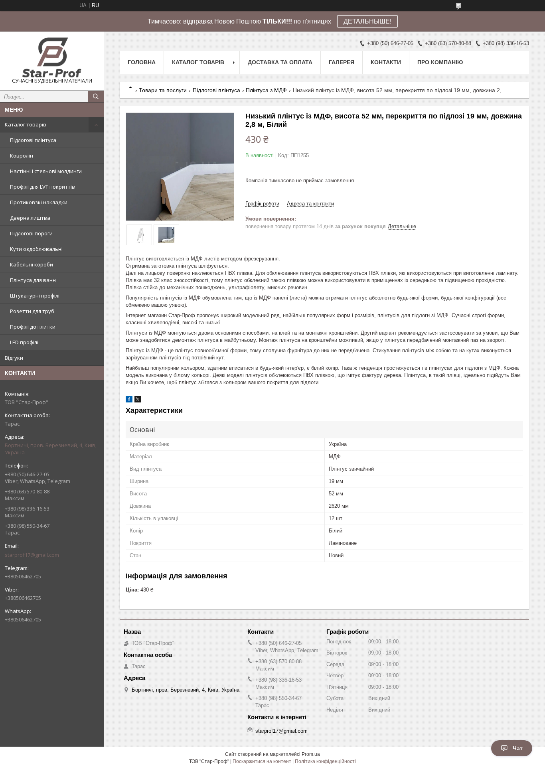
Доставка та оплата (280, 62)
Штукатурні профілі (34, 295)
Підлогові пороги (31, 233)
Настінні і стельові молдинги (46, 171)
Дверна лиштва (30, 217)
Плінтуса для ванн (33, 280)
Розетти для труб (32, 311)
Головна (142, 62)
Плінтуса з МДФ (266, 90)
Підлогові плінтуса (33, 140)
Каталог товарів (25, 124)
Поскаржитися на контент (262, 761)
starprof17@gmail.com (32, 554)
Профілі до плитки (32, 326)
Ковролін (21, 155)
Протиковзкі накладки (38, 202)
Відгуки (14, 357)
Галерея (341, 62)
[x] (137, 401)
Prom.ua (311, 754)
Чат (518, 748)
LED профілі (24, 342)
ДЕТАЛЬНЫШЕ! (367, 21)
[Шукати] (96, 97)
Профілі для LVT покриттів (42, 186)
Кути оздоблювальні (36, 248)
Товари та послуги (163, 90)
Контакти (386, 62)
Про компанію (440, 62)
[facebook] (129, 401)
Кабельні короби (31, 264)
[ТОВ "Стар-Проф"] (52, 57)
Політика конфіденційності (325, 761)
